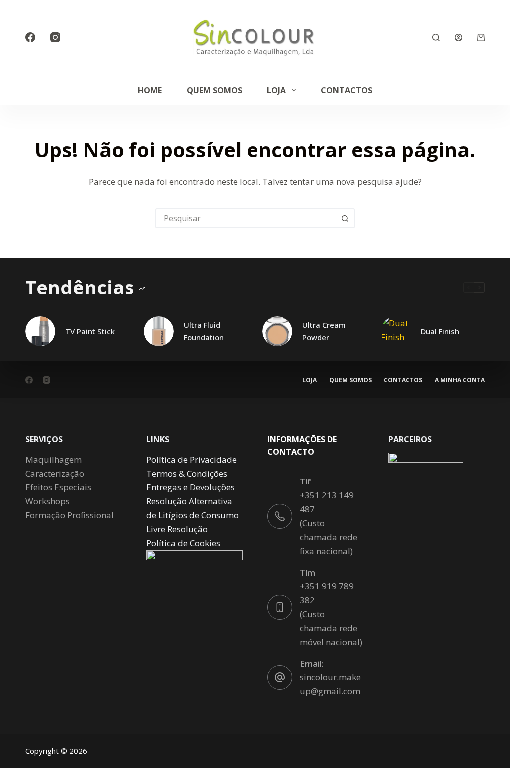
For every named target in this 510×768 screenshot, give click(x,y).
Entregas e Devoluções (190, 487)
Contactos (346, 90)
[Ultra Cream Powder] (277, 331)
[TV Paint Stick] (40, 331)
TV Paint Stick (90, 331)
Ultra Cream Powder (324, 331)
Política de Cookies (183, 543)
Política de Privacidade (191, 459)
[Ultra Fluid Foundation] (159, 331)
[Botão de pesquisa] (345, 218)
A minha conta (460, 380)
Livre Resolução (177, 529)
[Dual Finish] (396, 331)
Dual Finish (440, 331)
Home (150, 90)
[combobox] (246, 218)
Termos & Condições (186, 473)
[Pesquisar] (436, 37)
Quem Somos (214, 90)
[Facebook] (30, 37)
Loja (276, 90)
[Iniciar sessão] (458, 37)
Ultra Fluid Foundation (204, 331)
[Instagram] (55, 37)
